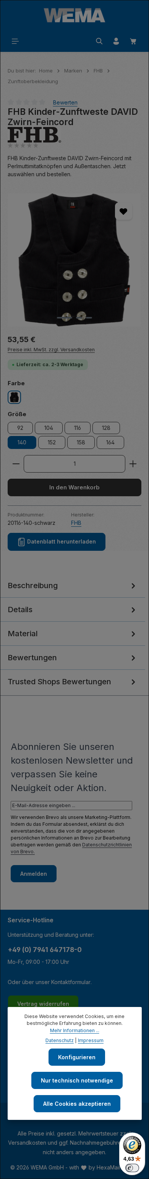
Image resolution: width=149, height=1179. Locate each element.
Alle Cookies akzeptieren (77, 1103)
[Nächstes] (127, 260)
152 (52, 442)
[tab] (72, 586)
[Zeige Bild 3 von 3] (89, 317)
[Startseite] (74, 15)
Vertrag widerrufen (43, 1003)
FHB (76, 523)
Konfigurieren (77, 1057)
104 (48, 428)
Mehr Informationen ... (74, 1030)
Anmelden (33, 873)
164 (110, 442)
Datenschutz (59, 1040)
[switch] (132, 1168)
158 (81, 442)
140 (22, 442)
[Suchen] (99, 41)
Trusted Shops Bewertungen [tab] (59, 681)
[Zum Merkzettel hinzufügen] (123, 211)
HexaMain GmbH (118, 1167)
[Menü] (15, 41)
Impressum (91, 1040)
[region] (74, 260)
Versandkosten (27, 1142)
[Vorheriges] (22, 260)
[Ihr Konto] (116, 41)
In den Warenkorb (74, 487)
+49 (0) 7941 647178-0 (45, 950)
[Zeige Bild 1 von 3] (64, 317)
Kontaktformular (71, 982)
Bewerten (65, 102)
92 (20, 428)
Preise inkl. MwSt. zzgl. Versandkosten (51, 349)
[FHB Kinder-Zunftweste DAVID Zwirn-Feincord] (74, 260)
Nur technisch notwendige (77, 1080)
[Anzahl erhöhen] (133, 464)
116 (77, 428)
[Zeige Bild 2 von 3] (79, 317)
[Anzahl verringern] (16, 464)
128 (106, 428)
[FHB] (74, 135)
